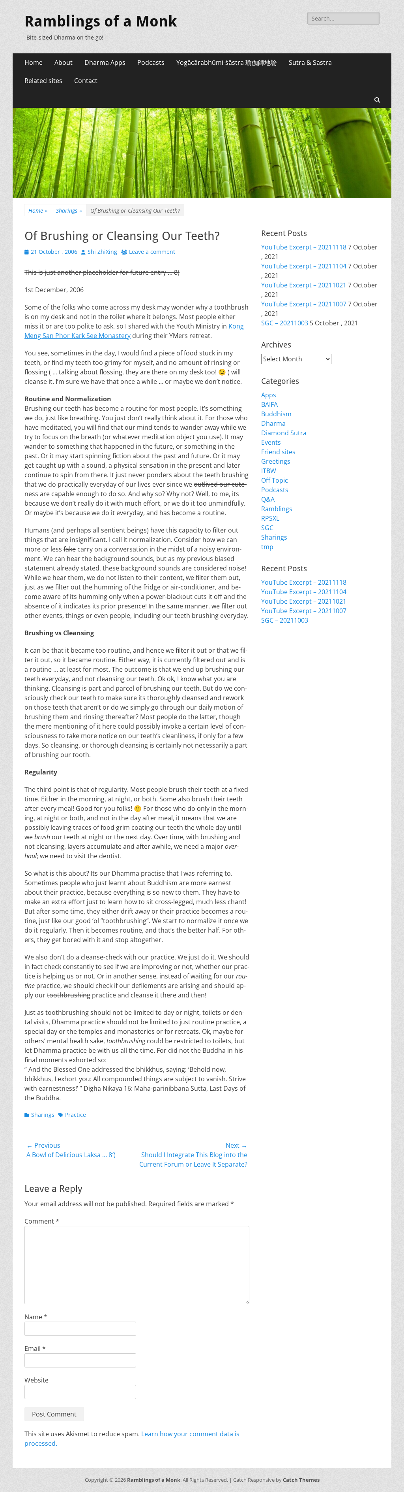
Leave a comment (152, 251)
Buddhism (276, 414)
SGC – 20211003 (284, 323)
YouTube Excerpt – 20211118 (303, 247)
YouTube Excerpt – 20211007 (303, 304)
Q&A (268, 499)
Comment (41, 1221)
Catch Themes (301, 1479)
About (63, 62)
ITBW (268, 470)
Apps (268, 395)
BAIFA (269, 404)
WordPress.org (283, 679)
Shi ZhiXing (102, 251)
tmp (267, 546)
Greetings (275, 461)
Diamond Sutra (284, 433)
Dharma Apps (104, 62)
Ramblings (276, 508)
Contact (85, 80)
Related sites (43, 80)
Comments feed (285, 670)
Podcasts (151, 62)
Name (35, 1317)
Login (269, 651)
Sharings (69, 210)
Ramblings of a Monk (100, 21)
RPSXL (270, 518)
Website (36, 1380)
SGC (267, 527)
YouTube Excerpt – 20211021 (303, 285)
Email (35, 1348)
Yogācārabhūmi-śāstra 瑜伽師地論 (226, 62)
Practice (75, 1114)
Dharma (273, 423)
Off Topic (274, 480)
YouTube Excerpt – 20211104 (303, 266)
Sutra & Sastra (310, 62)
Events (271, 442)
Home (33, 62)
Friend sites (278, 452)
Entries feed (279, 660)
